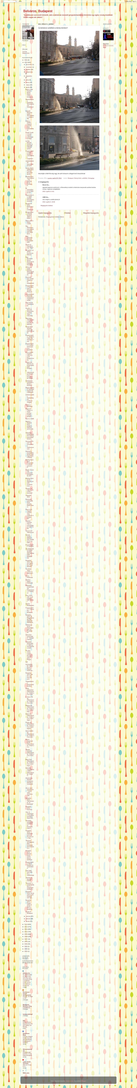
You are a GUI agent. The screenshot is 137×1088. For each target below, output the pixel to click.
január (28, 921)
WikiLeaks (26, 1073)
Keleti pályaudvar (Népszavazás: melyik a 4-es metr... (30, 691)
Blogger (84, 1081)
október (28, 69)
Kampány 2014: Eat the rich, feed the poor (29, 676)
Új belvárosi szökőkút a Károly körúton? (29, 383)
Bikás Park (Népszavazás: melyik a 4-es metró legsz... (30, 762)
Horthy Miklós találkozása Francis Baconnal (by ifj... (30, 171)
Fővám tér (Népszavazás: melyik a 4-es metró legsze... (30, 725)
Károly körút (77, 178)
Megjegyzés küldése (47, 205)
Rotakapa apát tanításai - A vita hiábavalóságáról (27, 1054)
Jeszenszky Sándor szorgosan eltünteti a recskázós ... (29, 781)
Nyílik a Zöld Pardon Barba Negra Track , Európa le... (30, 93)
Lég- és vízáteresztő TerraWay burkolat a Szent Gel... (30, 815)
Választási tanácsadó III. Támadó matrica (30, 637)
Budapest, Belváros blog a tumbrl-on (27, 1006)
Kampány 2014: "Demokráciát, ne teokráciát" (30, 801)
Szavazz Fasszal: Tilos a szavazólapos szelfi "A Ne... (30, 524)
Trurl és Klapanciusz (25, 52)
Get (104, 45)
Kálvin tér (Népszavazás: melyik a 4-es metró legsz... (30, 717)
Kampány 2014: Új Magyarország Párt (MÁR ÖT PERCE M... (30, 618)
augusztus (29, 76)
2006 (26, 941)
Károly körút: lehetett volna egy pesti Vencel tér (30, 330)
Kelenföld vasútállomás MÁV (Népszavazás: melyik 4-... (30, 771)
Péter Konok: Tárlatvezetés (30, 304)
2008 (26, 936)
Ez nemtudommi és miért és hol (29, 190)
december (29, 64)
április (28, 87)
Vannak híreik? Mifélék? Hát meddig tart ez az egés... (30, 538)
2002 (26, 951)
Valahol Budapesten (30, 604)
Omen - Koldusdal (29, 576)
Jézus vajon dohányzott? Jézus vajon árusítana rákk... (29, 791)
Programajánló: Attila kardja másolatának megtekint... (30, 154)
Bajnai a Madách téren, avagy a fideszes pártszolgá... (30, 426)
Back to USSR (30, 419)
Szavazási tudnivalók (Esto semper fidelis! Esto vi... (30, 503)
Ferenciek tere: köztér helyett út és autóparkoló (30, 280)
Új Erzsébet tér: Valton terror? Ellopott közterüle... (29, 667)
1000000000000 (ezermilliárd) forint (30, 163)
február (28, 918)
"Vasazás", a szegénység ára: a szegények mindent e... (30, 886)
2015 (26, 60)
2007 (26, 939)
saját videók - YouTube (27, 1062)
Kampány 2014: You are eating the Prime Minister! (29, 563)
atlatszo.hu (26, 973)
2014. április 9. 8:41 (48, 191)
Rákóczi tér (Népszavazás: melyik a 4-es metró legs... (30, 708)
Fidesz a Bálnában (29, 405)
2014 (26, 62)
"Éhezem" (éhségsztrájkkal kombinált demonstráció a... (30, 844)
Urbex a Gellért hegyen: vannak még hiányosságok (30, 125)
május (28, 85)
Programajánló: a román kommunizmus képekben (29, 347)
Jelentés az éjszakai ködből (29, 879)
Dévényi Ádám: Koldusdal (29, 581)
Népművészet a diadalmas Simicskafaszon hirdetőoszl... (30, 104)
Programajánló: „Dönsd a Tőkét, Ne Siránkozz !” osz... (30, 338)
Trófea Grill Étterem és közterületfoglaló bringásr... (30, 365)
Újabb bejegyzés (45, 213)
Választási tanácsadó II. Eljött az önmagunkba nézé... (30, 645)
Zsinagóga (91, 178)
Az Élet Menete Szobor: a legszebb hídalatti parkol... (29, 144)
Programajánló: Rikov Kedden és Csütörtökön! (29, 865)
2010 (26, 931)
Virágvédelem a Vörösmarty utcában (30, 684)
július (27, 80)
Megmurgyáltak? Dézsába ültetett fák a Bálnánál (30, 390)
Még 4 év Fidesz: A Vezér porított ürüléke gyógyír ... (29, 412)
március (28, 916)
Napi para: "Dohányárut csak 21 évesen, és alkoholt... (30, 321)
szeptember (29, 72)
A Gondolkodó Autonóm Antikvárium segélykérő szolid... (30, 297)
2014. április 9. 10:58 (48, 202)
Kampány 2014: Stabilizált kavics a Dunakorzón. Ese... (29, 834)
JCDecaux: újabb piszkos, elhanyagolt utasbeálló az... (30, 270)
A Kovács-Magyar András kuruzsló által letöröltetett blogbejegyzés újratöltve (27, 1039)
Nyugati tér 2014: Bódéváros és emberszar (29, 206)
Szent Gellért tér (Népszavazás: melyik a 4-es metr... (30, 734)
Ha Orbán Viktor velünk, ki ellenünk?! (29, 571)
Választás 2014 (28, 496)
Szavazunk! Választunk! (30, 531)
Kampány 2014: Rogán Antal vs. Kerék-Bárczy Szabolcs (29, 904)
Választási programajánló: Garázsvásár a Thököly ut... (30, 589)
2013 (26, 924)
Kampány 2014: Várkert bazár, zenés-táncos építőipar (29, 855)
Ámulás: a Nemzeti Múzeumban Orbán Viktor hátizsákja (30, 312)
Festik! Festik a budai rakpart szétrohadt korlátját (29, 135)
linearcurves (69, 1081)
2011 (26, 929)
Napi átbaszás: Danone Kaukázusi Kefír (29, 239)
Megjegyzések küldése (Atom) (55, 217)
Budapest (70, 178)
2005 (26, 944)
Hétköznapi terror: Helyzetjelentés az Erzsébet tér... (29, 628)
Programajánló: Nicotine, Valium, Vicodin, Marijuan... (30, 289)
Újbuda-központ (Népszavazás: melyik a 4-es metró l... (30, 753)
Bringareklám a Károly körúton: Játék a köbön (29, 215)
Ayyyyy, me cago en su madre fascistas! (29, 491)
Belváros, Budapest (37, 11)
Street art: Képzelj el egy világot (29, 246)
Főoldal (67, 213)
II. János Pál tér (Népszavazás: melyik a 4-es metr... (30, 700)
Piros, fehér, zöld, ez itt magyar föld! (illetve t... (30, 598)
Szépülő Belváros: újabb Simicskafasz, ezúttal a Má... (30, 114)
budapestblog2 (28, 1014)
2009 (26, 934)
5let (24, 1020)
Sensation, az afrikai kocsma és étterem (30, 252)
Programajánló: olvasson (30, 545)
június (28, 82)
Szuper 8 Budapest (29, 912)
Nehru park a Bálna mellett (29, 222)
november (29, 67)
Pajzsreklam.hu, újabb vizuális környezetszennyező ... (30, 198)
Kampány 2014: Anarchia (29, 808)
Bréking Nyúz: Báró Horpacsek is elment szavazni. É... (30, 463)
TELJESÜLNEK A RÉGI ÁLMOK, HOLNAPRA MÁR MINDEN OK (30, 553)
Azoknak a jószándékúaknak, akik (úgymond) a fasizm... (30, 454)
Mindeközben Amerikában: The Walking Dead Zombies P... (30, 181)
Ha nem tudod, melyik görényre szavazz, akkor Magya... (29, 655)
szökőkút (84, 178)
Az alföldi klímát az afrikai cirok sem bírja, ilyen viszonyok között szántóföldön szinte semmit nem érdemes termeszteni (27, 980)
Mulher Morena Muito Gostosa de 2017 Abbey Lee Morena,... (27, 1024)
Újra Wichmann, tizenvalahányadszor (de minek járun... (30, 229)
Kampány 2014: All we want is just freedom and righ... (30, 894)
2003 (26, 949)
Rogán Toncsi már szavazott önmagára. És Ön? (30, 473)
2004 (26, 946)
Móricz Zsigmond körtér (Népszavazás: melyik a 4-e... (30, 743)
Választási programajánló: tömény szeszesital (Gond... (30, 436)
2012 (26, 926)
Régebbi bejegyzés (91, 213)
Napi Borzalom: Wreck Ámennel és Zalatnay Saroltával (30, 260)
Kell (27, 662)
